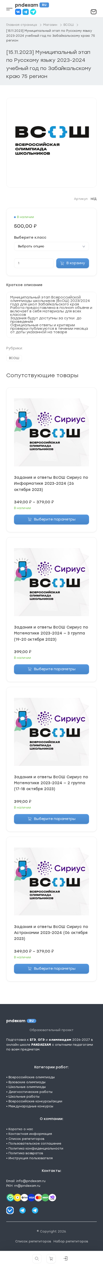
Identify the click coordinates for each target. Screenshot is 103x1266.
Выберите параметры (55, 519)
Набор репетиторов (71, 1241)
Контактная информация (30, 1134)
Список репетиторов (26, 1139)
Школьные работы (24, 1096)
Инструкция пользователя (30, 1158)
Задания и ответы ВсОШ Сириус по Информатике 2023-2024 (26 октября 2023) (51, 483)
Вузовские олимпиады (27, 1082)
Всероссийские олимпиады (31, 1077)
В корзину (75, 263)
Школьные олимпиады (27, 1087)
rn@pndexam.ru (27, 1186)
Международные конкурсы (30, 1106)
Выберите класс (30, 237)
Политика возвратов (25, 1153)
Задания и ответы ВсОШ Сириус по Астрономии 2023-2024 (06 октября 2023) (51, 933)
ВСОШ (14, 358)
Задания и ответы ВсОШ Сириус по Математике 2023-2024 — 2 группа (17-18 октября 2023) (51, 783)
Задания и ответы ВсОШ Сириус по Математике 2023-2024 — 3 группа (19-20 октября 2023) (51, 633)
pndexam (30, 4)
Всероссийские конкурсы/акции (35, 1101)
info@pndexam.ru (31, 1181)
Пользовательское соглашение (34, 1143)
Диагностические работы (30, 1092)
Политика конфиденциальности (35, 1148)
